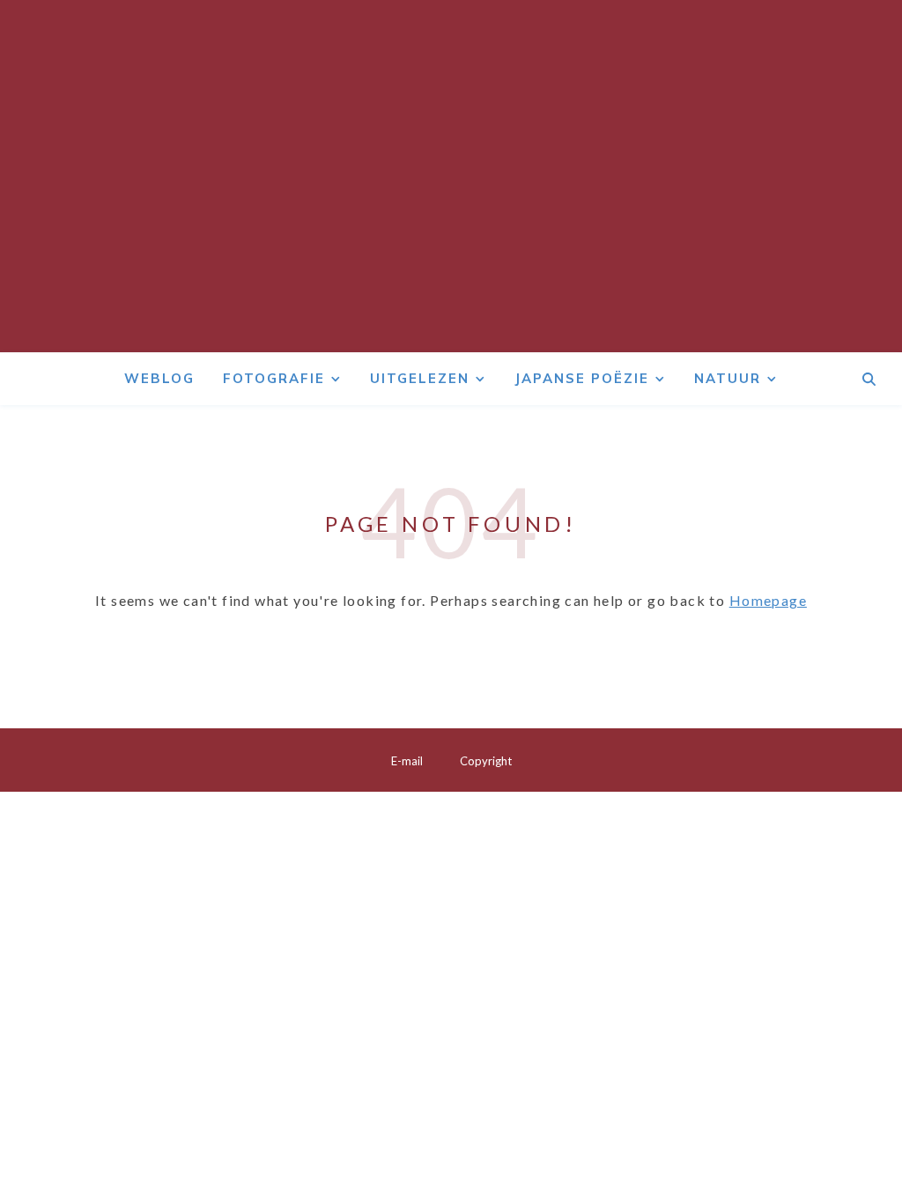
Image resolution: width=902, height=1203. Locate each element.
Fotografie (274, 378)
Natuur (727, 378)
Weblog (159, 378)
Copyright (486, 761)
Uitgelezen (419, 378)
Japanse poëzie (581, 378)
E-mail (407, 761)
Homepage (768, 600)
